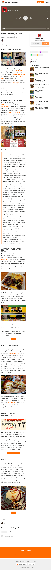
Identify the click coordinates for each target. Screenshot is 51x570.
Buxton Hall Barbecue (14, 354)
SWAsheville (4, 105)
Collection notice (32, 561)
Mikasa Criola (5, 107)
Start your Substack (22, 564)
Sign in (47, 2)
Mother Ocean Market (19, 75)
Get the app (31, 564)
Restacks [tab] (9, 531)
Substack (19, 567)
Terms (27, 561)
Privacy (23, 561)
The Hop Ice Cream (14, 112)
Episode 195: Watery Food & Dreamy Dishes (41, 96)
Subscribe (40, 2)
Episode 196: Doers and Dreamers (40, 91)
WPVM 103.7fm (19, 71)
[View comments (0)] (48, 15)
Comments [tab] (4, 531)
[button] (16, 18)
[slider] (25, 28)
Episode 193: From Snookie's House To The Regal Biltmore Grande (41, 108)
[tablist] (6, 532)
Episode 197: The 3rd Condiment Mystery (42, 85)
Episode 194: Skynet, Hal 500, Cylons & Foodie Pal (41, 102)
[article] (39, 69)
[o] (32, 69)
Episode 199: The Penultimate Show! (41, 74)
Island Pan (16, 82)
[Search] (33, 2)
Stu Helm (6, 39)
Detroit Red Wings (12, 402)
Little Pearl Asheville (18, 462)
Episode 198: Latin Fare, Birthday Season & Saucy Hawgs (42, 79)
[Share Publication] (35, 2)
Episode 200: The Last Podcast (42, 67)
